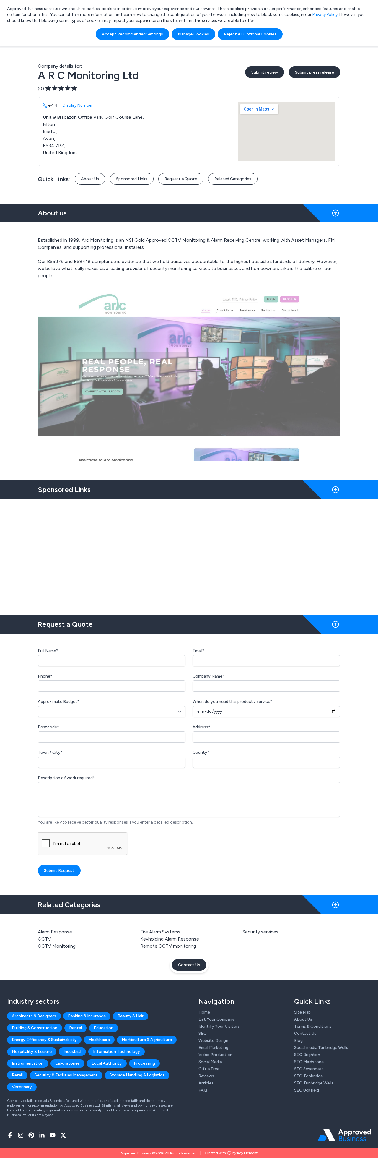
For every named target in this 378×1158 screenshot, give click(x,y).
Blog (298, 1040)
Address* (201, 727)
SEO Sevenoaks (309, 1068)
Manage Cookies (193, 34)
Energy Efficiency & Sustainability (44, 1039)
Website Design (213, 1040)
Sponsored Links (131, 178)
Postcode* (48, 727)
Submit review (264, 72)
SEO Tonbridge (308, 1076)
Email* (198, 650)
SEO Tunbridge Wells (313, 1083)
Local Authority (107, 1063)
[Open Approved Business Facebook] (10, 1135)
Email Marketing (213, 1047)
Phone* (45, 676)
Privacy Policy (325, 14)
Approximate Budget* (58, 701)
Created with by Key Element (231, 1153)
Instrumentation (27, 1063)
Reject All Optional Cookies (250, 34)
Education (103, 1027)
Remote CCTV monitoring (168, 946)
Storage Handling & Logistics (137, 1075)
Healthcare (99, 1039)
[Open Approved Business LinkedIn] (42, 1135)
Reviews (206, 1076)
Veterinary (22, 1086)
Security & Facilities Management (66, 1075)
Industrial (72, 1051)
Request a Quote (180, 178)
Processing (144, 1063)
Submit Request (59, 870)
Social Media (210, 1061)
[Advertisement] (189, 554)
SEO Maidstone (309, 1061)
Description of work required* (66, 777)
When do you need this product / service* (232, 701)
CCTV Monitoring (57, 946)
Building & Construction (34, 1027)
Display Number (78, 105)
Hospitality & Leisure (32, 1051)
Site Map (302, 1012)
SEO (202, 1033)
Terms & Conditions (313, 1026)
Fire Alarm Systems (160, 932)
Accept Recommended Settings (132, 34)
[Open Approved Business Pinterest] (31, 1135)
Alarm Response (55, 932)
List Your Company (216, 1019)
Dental (75, 1027)
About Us (90, 178)
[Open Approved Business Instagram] (21, 1135)
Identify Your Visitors (219, 1026)
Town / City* (50, 752)
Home (204, 1012)
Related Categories (232, 178)
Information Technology (116, 1051)
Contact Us (189, 964)
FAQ (202, 1090)
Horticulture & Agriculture (147, 1039)
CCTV (44, 939)
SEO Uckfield (306, 1090)
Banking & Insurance (87, 1016)
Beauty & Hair (131, 1016)
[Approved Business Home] (344, 1135)
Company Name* (208, 676)
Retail (17, 1075)
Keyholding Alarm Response (169, 939)
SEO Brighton (307, 1054)
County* (201, 752)
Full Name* (48, 650)
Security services (260, 932)
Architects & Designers (34, 1016)
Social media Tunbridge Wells (321, 1047)
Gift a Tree (208, 1068)
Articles (206, 1083)
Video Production (215, 1054)
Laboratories (67, 1063)
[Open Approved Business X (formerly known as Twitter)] (63, 1135)
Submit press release (314, 72)
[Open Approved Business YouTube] (53, 1135)
